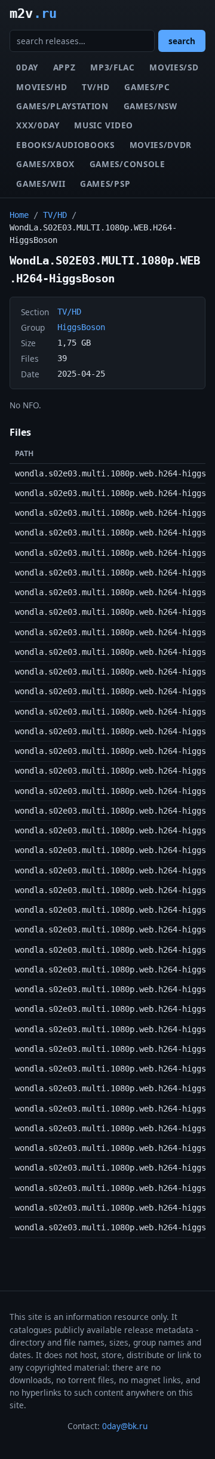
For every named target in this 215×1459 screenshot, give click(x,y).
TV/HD (95, 87)
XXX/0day (37, 125)
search (181, 41)
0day (27, 67)
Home (19, 215)
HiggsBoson (81, 327)
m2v (33, 13)
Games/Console (127, 164)
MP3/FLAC (112, 67)
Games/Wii (40, 183)
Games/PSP (105, 183)
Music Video (103, 125)
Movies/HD (41, 87)
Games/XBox (45, 164)
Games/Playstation (62, 106)
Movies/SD (173, 67)
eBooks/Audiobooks (65, 144)
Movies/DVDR (161, 144)
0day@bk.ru (125, 1426)
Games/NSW (150, 106)
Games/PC (147, 87)
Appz (64, 67)
